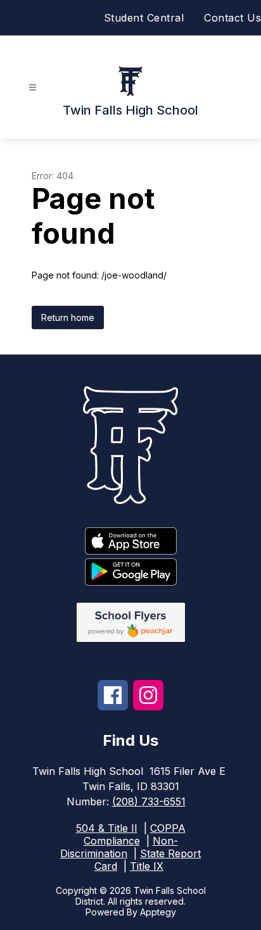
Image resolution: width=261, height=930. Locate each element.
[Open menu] (32, 87)
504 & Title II (106, 828)
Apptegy (158, 912)
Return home (67, 317)
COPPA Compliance (135, 834)
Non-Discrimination (119, 847)
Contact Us (232, 17)
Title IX (146, 866)
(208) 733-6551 (149, 801)
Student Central (144, 17)
